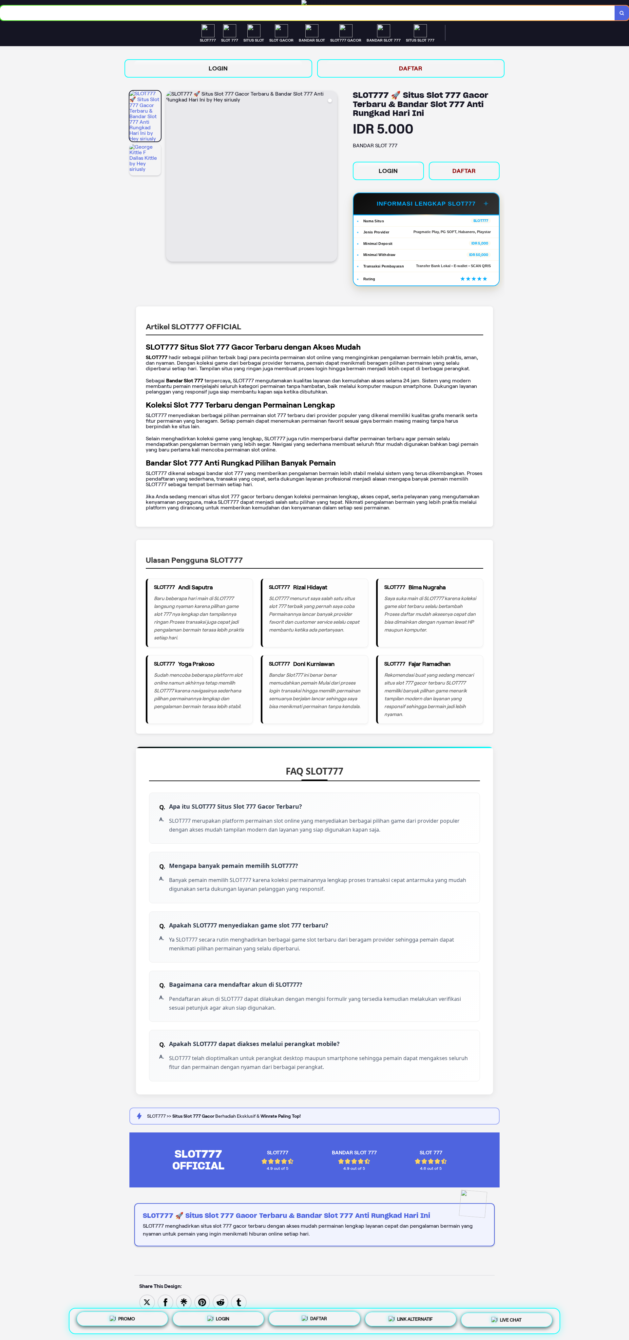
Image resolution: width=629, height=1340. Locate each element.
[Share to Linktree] (184, 1302)
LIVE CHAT (511, 1320)
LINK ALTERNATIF (415, 1321)
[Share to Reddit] (220, 1302)
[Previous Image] (171, 177)
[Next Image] (332, 177)
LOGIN (218, 68)
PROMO (126, 1319)
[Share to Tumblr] (239, 1302)
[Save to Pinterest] (202, 1302)
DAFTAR (411, 68)
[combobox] (307, 13)
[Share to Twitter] (147, 1302)
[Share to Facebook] (165, 1302)
